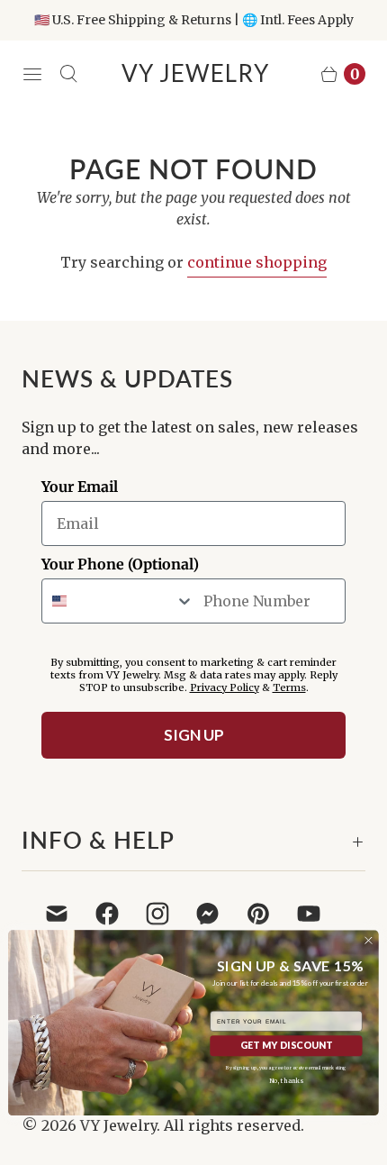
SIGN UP (194, 734)
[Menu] (32, 74)
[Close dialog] (368, 941)
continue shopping (257, 262)
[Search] (68, 74)
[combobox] (118, 601)
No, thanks (285, 1082)
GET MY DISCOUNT (286, 1045)
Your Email (79, 487)
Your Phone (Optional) (120, 564)
